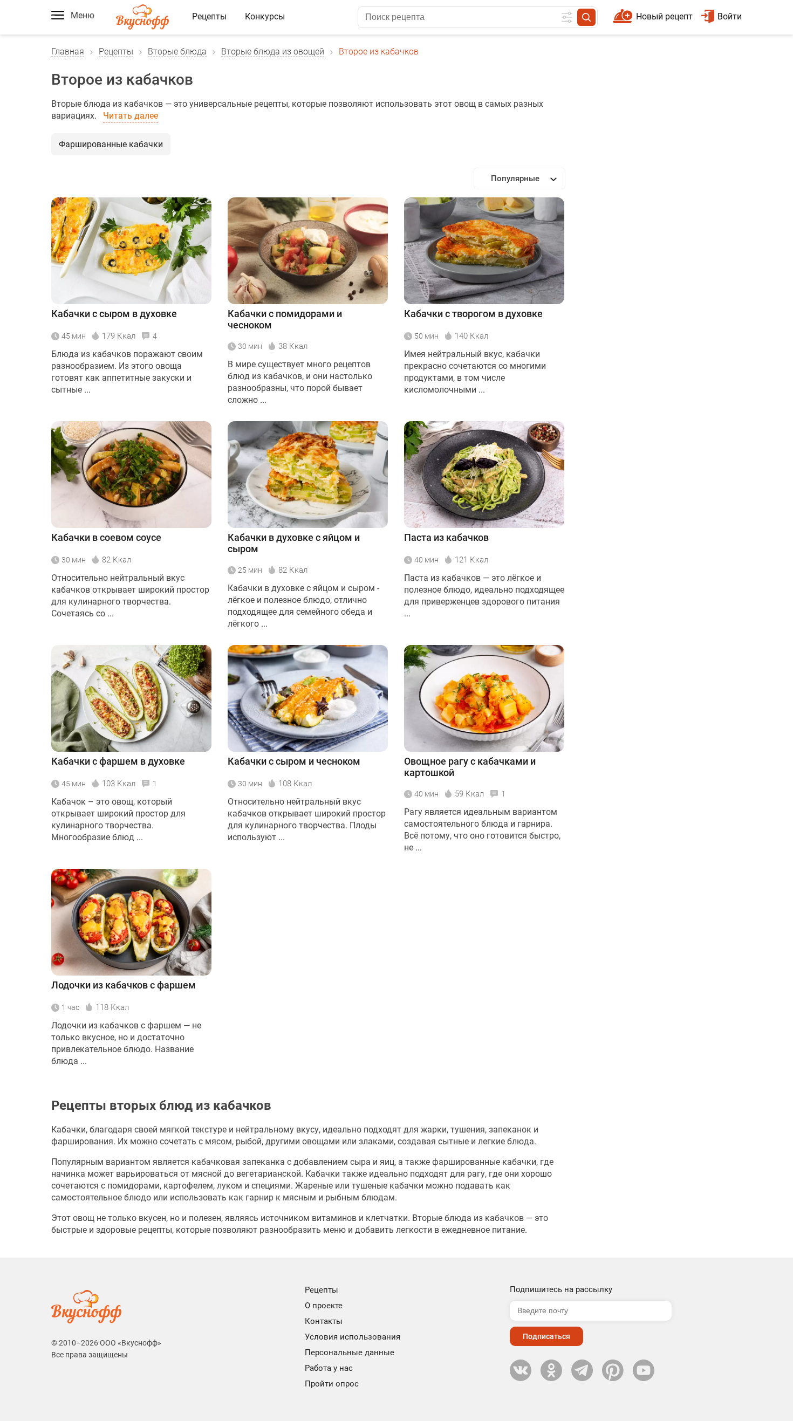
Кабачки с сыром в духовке (114, 313)
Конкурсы (265, 16)
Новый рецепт (664, 16)
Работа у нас (329, 1368)
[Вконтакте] (520, 1370)
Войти (729, 16)
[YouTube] (643, 1370)
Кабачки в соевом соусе (106, 537)
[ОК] (551, 1370)
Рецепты (209, 16)
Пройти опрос (332, 1384)
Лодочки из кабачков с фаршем (123, 985)
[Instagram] (613, 1370)
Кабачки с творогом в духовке (473, 313)
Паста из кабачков (446, 537)
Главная (67, 51)
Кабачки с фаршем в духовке (118, 761)
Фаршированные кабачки (111, 144)
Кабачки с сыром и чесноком (294, 761)
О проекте (324, 1305)
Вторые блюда (177, 51)
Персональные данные (349, 1352)
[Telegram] (582, 1370)
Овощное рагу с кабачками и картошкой (470, 767)
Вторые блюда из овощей (272, 51)
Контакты (324, 1321)
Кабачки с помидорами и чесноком (285, 319)
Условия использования (352, 1337)
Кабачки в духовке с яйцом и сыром (294, 543)
